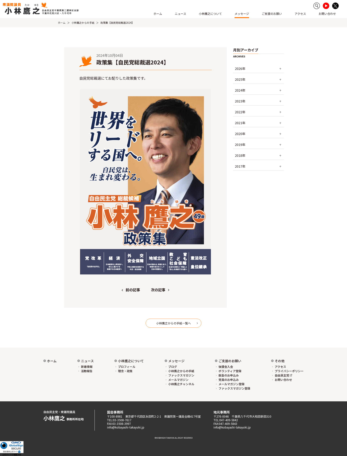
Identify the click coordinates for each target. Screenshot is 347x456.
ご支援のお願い (272, 13)
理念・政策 (125, 371)
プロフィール (126, 366)
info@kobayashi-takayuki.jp (125, 427)
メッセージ (176, 360)
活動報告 (87, 371)
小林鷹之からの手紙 (83, 22)
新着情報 (87, 366)
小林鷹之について (131, 360)
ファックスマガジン (181, 375)
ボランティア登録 (230, 371)
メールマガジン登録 (232, 384)
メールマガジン (178, 379)
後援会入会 (226, 366)
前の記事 (133, 289)
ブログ (172, 366)
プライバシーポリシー (289, 371)
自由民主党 (282, 375)
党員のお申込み (229, 379)
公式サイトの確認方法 (11, 455)
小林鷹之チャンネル (181, 384)
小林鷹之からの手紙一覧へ (173, 323)
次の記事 (158, 289)
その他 (279, 360)
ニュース (87, 360)
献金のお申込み (229, 375)
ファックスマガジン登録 (234, 388)
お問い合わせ (327, 13)
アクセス (300, 13)
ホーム (157, 13)
